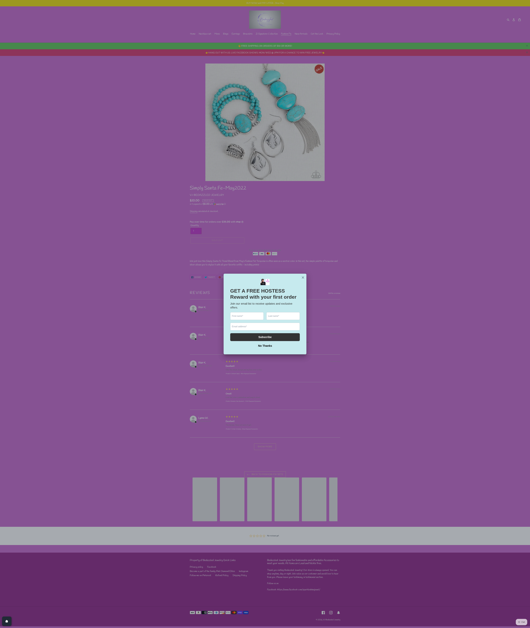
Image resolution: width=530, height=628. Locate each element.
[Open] (6, 621)
